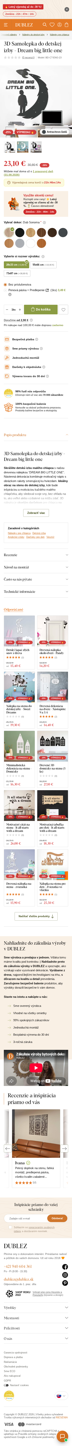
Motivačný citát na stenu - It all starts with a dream (18, 827)
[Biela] (22, 147)
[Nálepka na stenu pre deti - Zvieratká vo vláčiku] (52, 864)
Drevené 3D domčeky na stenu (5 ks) (52, 768)
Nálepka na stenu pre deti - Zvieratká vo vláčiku (53, 887)
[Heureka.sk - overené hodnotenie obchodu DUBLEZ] (9, 1395)
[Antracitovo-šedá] (9, 147)
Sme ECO (9, 1371)
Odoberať (57, 1218)
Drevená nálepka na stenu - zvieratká (18, 885)
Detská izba (39, 533)
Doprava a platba (13, 1357)
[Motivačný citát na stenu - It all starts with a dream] (19, 805)
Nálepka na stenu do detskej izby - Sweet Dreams (19, 709)
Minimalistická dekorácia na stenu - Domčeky (19, 768)
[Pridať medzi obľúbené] (63, 309)
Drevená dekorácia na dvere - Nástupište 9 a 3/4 (53, 709)
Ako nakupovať (12, 1375)
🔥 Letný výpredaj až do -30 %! (23, 6)
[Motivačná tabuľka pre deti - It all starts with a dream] (52, 805)
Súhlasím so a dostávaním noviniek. (34, 1229)
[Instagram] (65, 1275)
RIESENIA (62, 1417)
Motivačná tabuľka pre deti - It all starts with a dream (52, 827)
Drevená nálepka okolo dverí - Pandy (52, 651)
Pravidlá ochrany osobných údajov (37, 1434)
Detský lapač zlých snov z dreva (17, 651)
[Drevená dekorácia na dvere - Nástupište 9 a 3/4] (52, 687)
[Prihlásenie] (59, 25)
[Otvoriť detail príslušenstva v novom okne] (47, 290)
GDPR (7, 1380)
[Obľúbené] (52, 25)
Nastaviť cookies (19, 1385)
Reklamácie (10, 1362)
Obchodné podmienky (16, 1366)
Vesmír (50, 537)
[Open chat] (62, 1436)
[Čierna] (36, 147)
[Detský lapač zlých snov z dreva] (19, 631)
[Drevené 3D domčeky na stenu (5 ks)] (52, 746)
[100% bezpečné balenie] (8, 407)
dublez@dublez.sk (19, 1279)
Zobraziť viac (36, 512)
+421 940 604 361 (18, 1266)
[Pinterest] (65, 1283)
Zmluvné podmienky (43, 1437)
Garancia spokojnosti (15, 1352)
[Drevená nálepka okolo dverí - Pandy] (52, 631)
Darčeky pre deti (35, 537)
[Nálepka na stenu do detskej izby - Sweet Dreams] (19, 687)
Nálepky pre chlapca (19, 533)
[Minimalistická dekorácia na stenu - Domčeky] (19, 746)
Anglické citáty (16, 537)
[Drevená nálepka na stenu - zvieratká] (19, 864)
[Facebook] (65, 1267)
